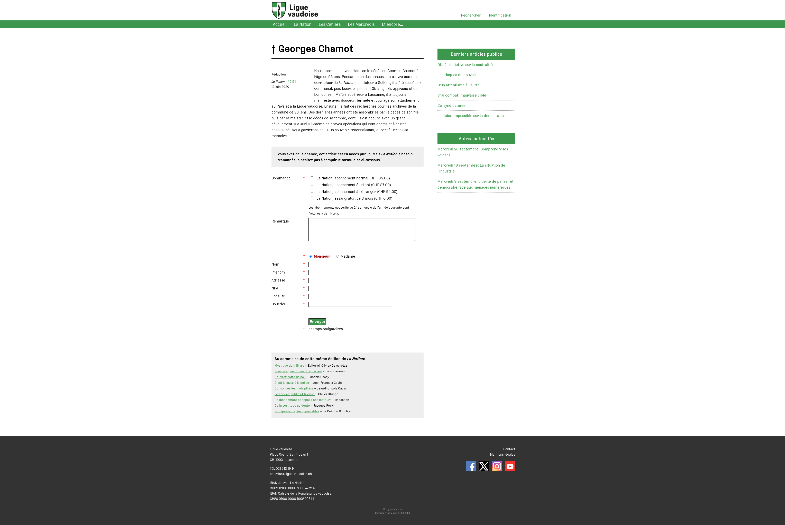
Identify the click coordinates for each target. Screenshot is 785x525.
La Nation (303, 24)
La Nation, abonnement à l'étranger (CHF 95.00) (356, 192)
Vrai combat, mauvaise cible (461, 95)
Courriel (278, 304)
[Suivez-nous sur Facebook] (471, 466)
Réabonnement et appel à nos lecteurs (303, 399)
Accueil (280, 24)
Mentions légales (502, 454)
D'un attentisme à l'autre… (460, 85)
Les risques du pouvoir (456, 75)
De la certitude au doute (292, 405)
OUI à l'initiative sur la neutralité (465, 65)
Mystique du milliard (289, 365)
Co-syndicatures (451, 105)
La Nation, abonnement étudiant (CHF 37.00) (353, 185)
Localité (278, 296)
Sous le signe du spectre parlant (298, 371)
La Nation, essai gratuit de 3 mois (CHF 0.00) (354, 198)
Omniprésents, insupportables (297, 411)
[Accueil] (293, 15)
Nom (275, 264)
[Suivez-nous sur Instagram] (497, 466)
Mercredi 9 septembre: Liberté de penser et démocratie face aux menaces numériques (475, 184)
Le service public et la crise (295, 394)
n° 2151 (291, 81)
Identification (500, 15)
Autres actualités (476, 138)
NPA (274, 288)
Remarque (280, 221)
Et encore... (392, 24)
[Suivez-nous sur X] (484, 466)
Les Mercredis (361, 24)
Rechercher (471, 15)
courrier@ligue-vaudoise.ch (291, 473)
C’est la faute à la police (292, 382)
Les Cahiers (330, 24)
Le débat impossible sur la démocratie (470, 116)
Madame (348, 256)
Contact (509, 449)
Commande (280, 178)
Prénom (278, 272)
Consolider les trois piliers (294, 388)
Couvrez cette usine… (290, 376)
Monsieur (322, 256)
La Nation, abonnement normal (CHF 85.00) (353, 178)
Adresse (278, 280)
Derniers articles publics (476, 54)
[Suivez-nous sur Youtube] (510, 466)
